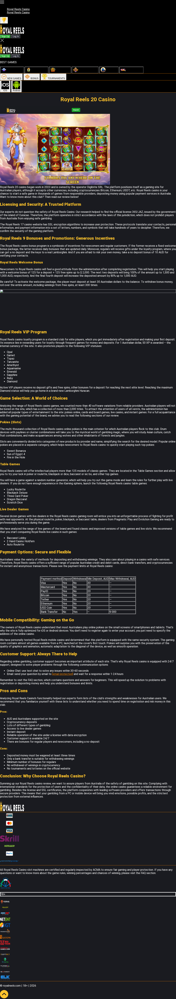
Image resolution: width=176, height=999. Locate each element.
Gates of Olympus (87, 71)
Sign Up (5, 36)
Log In (16, 36)
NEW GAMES (14, 78)
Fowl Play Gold (39, 71)
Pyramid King (63, 71)
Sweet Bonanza (134, 71)
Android (16, 90)
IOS (5, 90)
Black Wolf (111, 71)
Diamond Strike (15, 71)
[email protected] (62, 674)
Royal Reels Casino (18, 9)
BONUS (34, 78)
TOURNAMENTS (56, 78)
